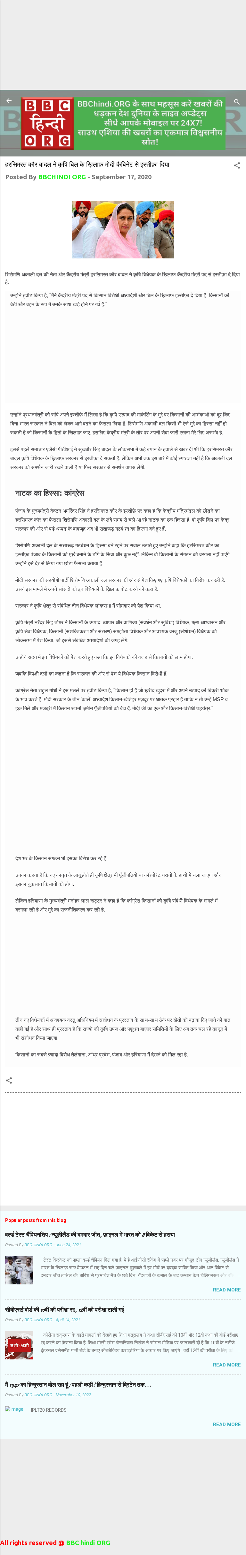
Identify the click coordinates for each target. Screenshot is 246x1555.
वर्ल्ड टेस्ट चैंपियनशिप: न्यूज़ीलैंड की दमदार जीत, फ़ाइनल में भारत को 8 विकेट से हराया (90, 1235)
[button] (237, 166)
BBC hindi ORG (87, 1542)
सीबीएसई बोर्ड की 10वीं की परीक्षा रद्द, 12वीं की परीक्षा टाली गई (64, 1310)
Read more (227, 1290)
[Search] (237, 103)
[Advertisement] (123, 45)
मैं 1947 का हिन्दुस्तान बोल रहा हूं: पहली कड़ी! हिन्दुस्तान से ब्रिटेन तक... (78, 1385)
